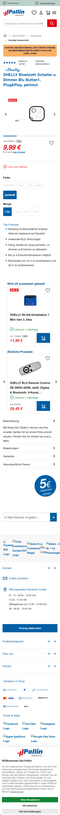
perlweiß (11, 195)
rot (31, 185)
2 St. (17, 212)
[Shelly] (30, 70)
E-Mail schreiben (18, 578)
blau (39, 185)
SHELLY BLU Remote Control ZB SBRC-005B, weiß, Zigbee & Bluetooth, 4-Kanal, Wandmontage (30, 388)
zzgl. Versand (19, 152)
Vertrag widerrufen (30, 628)
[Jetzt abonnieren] (53, 517)
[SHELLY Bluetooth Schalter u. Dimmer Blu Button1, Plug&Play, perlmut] (30, 114)
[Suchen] (52, 23)
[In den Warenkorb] (43, 338)
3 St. (27, 212)
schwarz (10, 185)
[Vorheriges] (5, 114)
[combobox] (25, 23)
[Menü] (55, 13)
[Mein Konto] (41, 12)
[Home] (5, 35)
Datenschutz (24, 524)
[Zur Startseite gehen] (13, 12)
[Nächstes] (54, 114)
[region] (30, 116)
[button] (51, 568)
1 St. (8, 212)
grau (22, 185)
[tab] (30, 430)
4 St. (36, 212)
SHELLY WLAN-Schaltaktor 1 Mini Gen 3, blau (29, 317)
